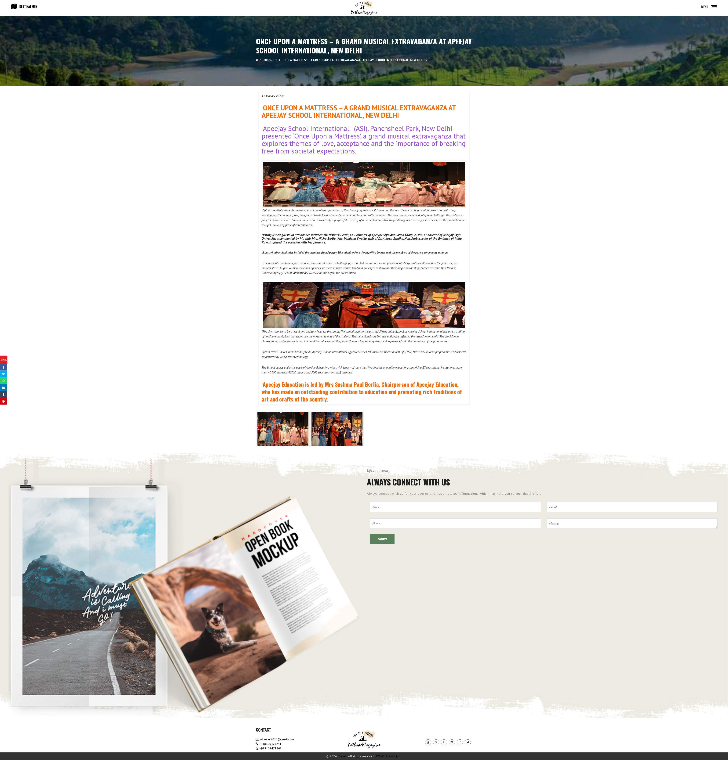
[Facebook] (460, 742)
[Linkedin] (444, 742)
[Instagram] (436, 742)
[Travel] (364, 8)
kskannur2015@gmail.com (276, 739)
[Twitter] (468, 742)
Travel (342, 756)
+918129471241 (269, 744)
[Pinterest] (452, 742)
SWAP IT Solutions (389, 756)
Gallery (266, 60)
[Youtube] (428, 742)
